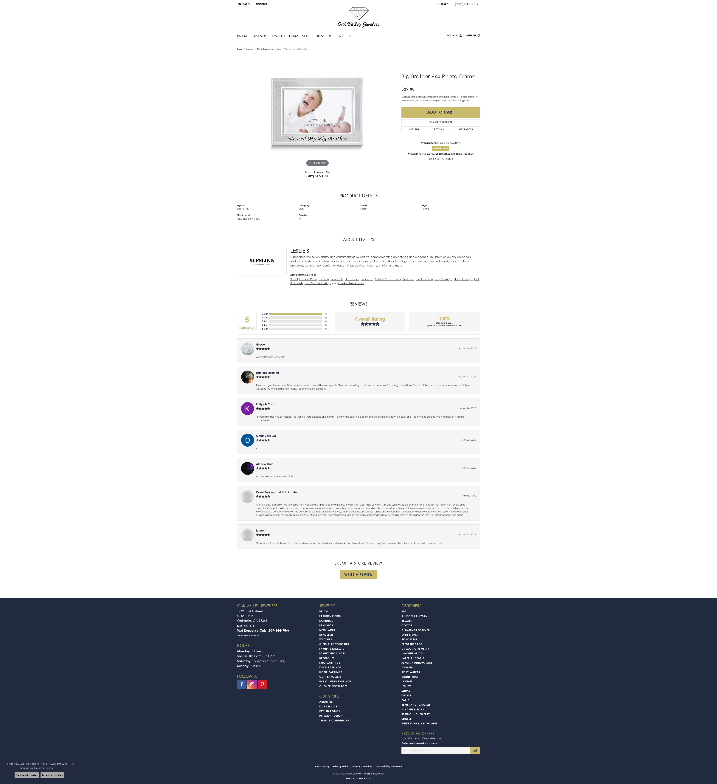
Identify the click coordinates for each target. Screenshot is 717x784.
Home (239, 49)
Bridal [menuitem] (324, 611)
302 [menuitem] (403, 611)
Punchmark (365, 778)
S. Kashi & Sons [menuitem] (412, 709)
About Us (326, 701)
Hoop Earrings (463, 279)
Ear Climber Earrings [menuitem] (335, 681)
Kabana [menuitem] (407, 667)
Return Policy (329, 711)
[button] (244, 4)
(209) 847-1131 (317, 176)
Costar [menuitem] (406, 625)
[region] (317, 111)
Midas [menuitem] (405, 690)
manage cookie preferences (36, 767)
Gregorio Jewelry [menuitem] (415, 648)
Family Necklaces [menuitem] (332, 653)
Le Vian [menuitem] (406, 681)
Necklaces (352, 279)
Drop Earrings (443, 279)
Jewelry (278, 36)
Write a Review (358, 574)
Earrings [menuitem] (326, 620)
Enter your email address (419, 743)
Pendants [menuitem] (326, 625)
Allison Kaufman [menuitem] (414, 616)
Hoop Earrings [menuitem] (330, 672)
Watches (408, 279)
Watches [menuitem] (325, 639)
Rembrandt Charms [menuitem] (416, 704)
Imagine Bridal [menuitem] (412, 653)
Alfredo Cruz (264, 464)
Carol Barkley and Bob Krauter (277, 492)
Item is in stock (440, 148)
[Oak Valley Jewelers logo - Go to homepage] (359, 17)
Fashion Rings (308, 279)
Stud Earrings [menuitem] (329, 662)
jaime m (261, 530)
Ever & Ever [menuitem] (409, 634)
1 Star (265, 328)
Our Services (329, 706)
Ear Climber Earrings (318, 283)
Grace (260, 344)
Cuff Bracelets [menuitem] (330, 676)
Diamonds (299, 36)
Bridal (243, 36)
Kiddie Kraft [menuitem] (410, 676)
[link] (261, 4)
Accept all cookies (52, 775)
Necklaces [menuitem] (327, 630)
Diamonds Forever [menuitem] (415, 630)
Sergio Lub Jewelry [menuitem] (415, 714)
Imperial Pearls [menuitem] (412, 658)
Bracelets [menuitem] (326, 634)
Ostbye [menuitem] (406, 695)
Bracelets (367, 279)
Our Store (322, 36)
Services (343, 36)
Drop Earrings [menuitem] (330, 667)
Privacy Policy (330, 715)
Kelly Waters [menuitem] (410, 672)
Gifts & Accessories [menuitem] (334, 644)
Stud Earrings (424, 279)
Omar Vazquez (266, 436)
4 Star (265, 317)
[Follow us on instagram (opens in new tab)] (252, 684)
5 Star (265, 313)
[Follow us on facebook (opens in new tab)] (241, 684)
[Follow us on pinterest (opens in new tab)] (262, 684)
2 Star (265, 325)
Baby (279, 49)
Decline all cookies (27, 775)
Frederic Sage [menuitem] (411, 644)
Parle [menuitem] (405, 700)
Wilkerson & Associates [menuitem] (419, 723)
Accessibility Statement (389, 766)
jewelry (249, 49)
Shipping (414, 129)
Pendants (336, 279)
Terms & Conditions (334, 720)
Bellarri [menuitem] (407, 620)
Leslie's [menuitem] (406, 686)
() (325, 313)
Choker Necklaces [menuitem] (333, 686)
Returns (439, 129)
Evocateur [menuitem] (409, 639)
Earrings (324, 279)
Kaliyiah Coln (265, 404)
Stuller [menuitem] (406, 718)
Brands (260, 36)
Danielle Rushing (267, 372)
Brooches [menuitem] (326, 658)
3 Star (265, 321)
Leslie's (363, 208)
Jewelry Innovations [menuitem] (417, 662)
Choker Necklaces (351, 283)
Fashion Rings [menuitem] (330, 616)
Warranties (466, 129)
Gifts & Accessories (265, 49)
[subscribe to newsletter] (475, 750)
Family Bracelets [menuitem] (331, 648)
